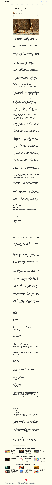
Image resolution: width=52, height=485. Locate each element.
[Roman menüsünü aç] (33, 4)
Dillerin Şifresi (41, 450)
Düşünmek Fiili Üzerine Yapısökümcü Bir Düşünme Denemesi (28, 451)
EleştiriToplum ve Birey (13, 472)
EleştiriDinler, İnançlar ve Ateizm (27, 472)
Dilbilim (16, 13)
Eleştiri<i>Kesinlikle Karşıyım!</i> (42, 468)
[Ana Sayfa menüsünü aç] (7, 4)
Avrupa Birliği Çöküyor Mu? (43, 470)
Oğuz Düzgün (12, 452)
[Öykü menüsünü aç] (28, 4)
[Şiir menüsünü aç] (23, 4)
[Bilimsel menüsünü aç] (43, 4)
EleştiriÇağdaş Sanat (27, 468)
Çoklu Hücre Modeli (13, 458)
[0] (13, 16)
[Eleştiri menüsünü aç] (38, 4)
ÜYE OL (44, 1)
